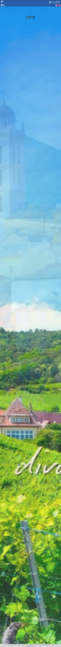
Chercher (31, 17)
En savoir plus (30, 646)
